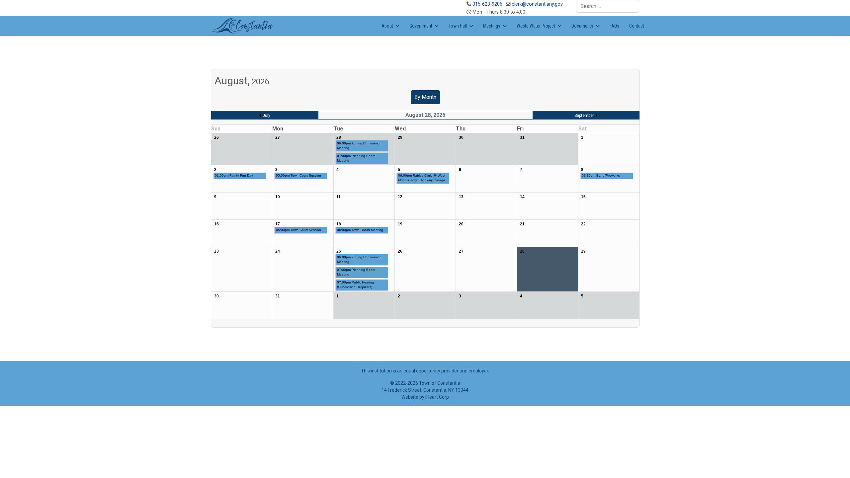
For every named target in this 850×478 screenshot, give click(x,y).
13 (461, 197)
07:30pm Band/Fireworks (601, 175)
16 (216, 224)
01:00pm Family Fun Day (234, 175)
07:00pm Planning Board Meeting (356, 158)
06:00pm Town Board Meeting (360, 230)
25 (338, 251)
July (266, 115)
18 (338, 224)
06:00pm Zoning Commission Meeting (359, 145)
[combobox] (607, 6)
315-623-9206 (487, 4)
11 (338, 197)
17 (277, 224)
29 (400, 137)
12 (400, 197)
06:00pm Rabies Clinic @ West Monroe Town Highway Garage (421, 178)
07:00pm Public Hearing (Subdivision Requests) (355, 284)
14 (522, 197)
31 (522, 137)
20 (461, 224)
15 (583, 197)
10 (277, 197)
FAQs (614, 26)
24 (277, 251)
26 (216, 137)
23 (216, 251)
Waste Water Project (536, 26)
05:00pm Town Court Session (298, 175)
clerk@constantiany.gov (537, 4)
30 (461, 137)
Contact (636, 26)
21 (522, 224)
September (584, 115)
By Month (425, 97)
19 (400, 224)
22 (583, 224)
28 (338, 137)
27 (277, 137)
